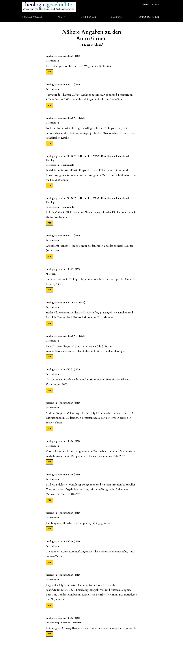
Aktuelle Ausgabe (32, 17)
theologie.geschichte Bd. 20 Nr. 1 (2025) (65, 118)
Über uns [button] (116, 17)
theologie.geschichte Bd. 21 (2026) (63, 56)
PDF (49, 72)
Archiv (62, 17)
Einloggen (145, 4)
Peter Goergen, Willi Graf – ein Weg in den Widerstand (79, 66)
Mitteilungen (88, 17)
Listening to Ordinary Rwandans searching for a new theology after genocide (91, 628)
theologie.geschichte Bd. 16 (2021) (63, 402)
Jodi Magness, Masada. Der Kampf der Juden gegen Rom (79, 523)
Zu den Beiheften (149, 17)
